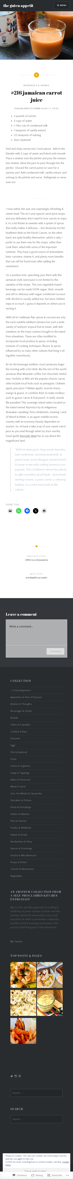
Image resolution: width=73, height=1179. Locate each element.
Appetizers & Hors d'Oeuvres (26, 697)
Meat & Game (18, 786)
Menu (63, 5)
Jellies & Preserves (20, 779)
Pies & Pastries (18, 821)
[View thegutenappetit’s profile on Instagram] (15, 1076)
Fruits (13, 759)
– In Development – (21, 690)
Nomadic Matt (28, 436)
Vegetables (16, 876)
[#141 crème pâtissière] (50, 1003)
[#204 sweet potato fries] (23, 1031)
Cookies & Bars (18, 731)
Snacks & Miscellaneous (23, 855)
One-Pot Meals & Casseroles (26, 793)
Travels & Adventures (22, 869)
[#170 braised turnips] (23, 975)
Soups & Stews (18, 862)
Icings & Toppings (19, 773)
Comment (55, 651)
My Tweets (16, 941)
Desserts (15, 738)
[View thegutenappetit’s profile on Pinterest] (19, 1076)
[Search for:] (36, 1093)
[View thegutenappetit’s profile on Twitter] (11, 1076)
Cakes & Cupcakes (20, 724)
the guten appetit (18, 5)
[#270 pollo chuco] (50, 975)
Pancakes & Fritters (20, 800)
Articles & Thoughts (21, 704)
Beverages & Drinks (36, 85)
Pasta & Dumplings (20, 807)
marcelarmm (32, 108)
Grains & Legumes (20, 766)
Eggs (12, 745)
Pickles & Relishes (20, 814)
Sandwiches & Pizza (21, 841)
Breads (14, 718)
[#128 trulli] (23, 1003)
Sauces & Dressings (21, 848)
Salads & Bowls (18, 834)
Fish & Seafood (18, 752)
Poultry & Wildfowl (20, 828)
